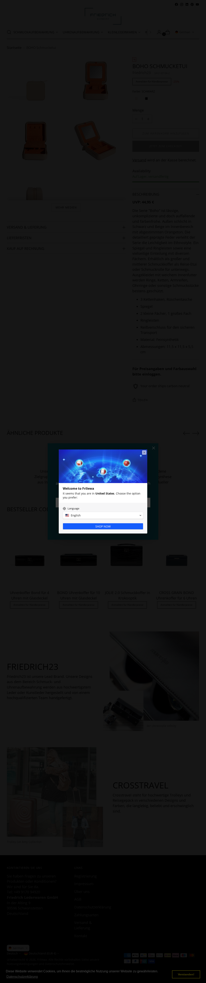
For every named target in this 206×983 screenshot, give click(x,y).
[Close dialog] (144, 452)
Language (73, 508)
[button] (103, 515)
